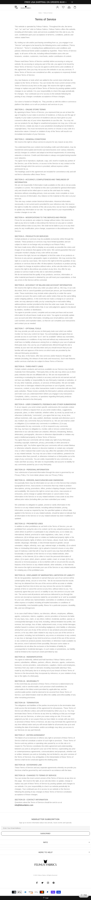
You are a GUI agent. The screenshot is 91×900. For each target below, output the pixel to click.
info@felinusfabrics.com (24, 805)
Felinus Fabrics (26, 7)
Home (40, 13)
